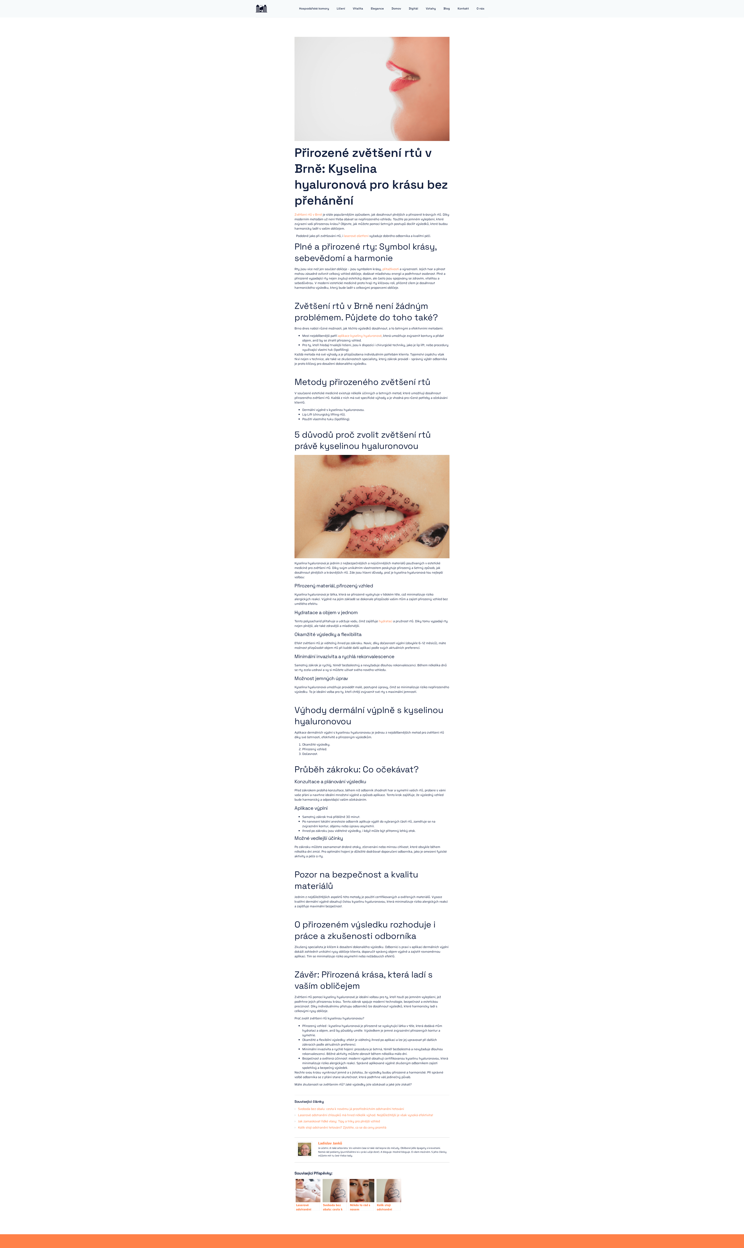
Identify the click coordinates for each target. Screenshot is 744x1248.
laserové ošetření (356, 235)
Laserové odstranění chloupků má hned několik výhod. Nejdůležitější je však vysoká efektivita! (365, 1115)
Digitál (413, 8)
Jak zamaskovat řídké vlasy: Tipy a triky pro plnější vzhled (339, 1121)
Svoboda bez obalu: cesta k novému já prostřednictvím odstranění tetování (351, 1108)
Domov (396, 8)
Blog (446, 8)
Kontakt (463, 8)
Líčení (341, 8)
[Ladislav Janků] (304, 1156)
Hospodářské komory (314, 8)
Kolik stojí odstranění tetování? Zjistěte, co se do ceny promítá (342, 1127)
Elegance (377, 8)
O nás (480, 8)
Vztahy (431, 8)
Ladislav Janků (330, 1143)
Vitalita (358, 8)
